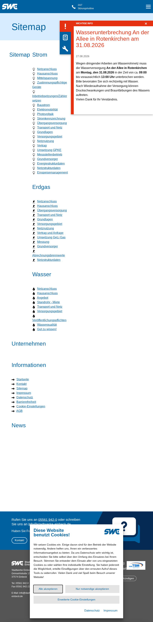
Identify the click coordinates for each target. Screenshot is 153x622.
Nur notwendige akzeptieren (92, 588)
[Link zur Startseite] (11, 4)
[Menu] (148, 7)
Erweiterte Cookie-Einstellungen (76, 599)
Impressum (111, 610)
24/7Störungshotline (86, 7)
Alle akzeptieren (48, 588)
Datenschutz (92, 610)
